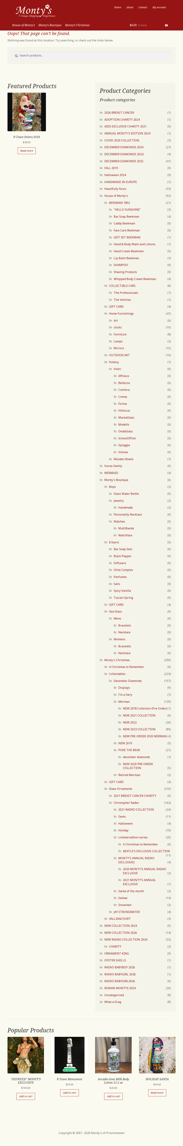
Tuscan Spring (123, 598)
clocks (118, 327)
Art (116, 320)
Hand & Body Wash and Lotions (134, 244)
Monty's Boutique (116, 480)
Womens (119, 639)
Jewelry (119, 501)
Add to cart (25, 1096)
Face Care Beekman (127, 230)
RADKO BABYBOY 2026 (119, 967)
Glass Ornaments (120, 789)
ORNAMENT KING (116, 953)
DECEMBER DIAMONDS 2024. (124, 154)
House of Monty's (116, 196)
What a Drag (112, 1002)
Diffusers (120, 563)
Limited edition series (133, 837)
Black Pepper (123, 556)
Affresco (123, 376)
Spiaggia (124, 445)
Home (117, 7)
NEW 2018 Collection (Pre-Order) (145, 708)
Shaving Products (125, 272)
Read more (26, 150)
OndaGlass (125, 431)
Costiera (124, 390)
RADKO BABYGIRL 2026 (120, 974)
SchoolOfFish (127, 438)
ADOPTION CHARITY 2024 (122, 120)
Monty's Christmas (117, 660)
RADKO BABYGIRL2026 (119, 981)
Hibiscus (124, 410)
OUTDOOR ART (119, 355)
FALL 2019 (111, 168)
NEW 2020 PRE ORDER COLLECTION (138, 766)
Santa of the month (131, 891)
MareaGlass (126, 417)
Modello (123, 424)
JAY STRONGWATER (127, 912)
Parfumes (120, 577)
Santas (122, 898)
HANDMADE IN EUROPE (120, 182)
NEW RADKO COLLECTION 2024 (125, 939)
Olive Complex (123, 570)
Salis (117, 584)
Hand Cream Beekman (129, 251)
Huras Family (113, 466)
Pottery (114, 362)
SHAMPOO (121, 265)
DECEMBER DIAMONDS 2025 (123, 161)
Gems (122, 816)
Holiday (123, 830)
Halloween (125, 823)
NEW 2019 (125, 743)
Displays (124, 688)
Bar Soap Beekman (126, 217)
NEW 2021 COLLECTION (139, 715)
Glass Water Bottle (126, 494)
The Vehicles (122, 300)
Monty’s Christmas (77, 25)
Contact (142, 7)
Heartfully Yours (115, 189)
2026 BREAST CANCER (119, 113)
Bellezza (124, 383)
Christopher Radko (126, 803)
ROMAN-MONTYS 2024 (120, 988)
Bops (112, 487)
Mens (117, 618)
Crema (122, 397)
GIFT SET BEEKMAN (127, 237)
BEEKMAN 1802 (119, 203)
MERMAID (111, 473)
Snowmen (125, 905)
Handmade (125, 507)
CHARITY (115, 946)
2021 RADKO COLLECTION (136, 810)
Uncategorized (114, 995)
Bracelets (124, 625)
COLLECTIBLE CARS (122, 286)
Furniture (120, 334)
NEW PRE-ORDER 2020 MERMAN (145, 736)
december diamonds (136, 757)
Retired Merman (129, 775)
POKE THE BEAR (129, 750)
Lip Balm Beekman (126, 258)
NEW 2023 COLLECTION (139, 729)
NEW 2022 (130, 722)
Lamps (118, 341)
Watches (119, 521)
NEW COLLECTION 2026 (120, 933)
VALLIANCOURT (120, 919)
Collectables (117, 674)
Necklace (124, 632)
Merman (124, 702)
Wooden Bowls (123, 459)
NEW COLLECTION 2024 (120, 926)
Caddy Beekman (124, 223)
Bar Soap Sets (123, 549)
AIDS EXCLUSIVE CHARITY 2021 (125, 126)
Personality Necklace (128, 514)
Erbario (114, 542)
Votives (123, 452)
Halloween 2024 (115, 175)
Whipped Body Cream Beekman (135, 279)
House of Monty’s (23, 25)
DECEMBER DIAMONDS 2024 (123, 147)
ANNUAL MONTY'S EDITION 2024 (127, 133)
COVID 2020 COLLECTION (121, 140)
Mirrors (119, 348)
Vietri (117, 369)
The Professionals (126, 293)
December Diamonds (128, 681)
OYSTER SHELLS (115, 960)
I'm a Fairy (125, 695)
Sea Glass (115, 611)
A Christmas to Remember (126, 667)
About (129, 7)
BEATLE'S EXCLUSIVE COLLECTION (146, 851)
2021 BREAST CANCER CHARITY (135, 796)
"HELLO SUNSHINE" (127, 210)
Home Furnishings (121, 313)
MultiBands (126, 528)
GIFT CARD (116, 307)
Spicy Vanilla (122, 591)
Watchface (125, 535)
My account (159, 7)
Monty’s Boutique (49, 25)
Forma (122, 404)
